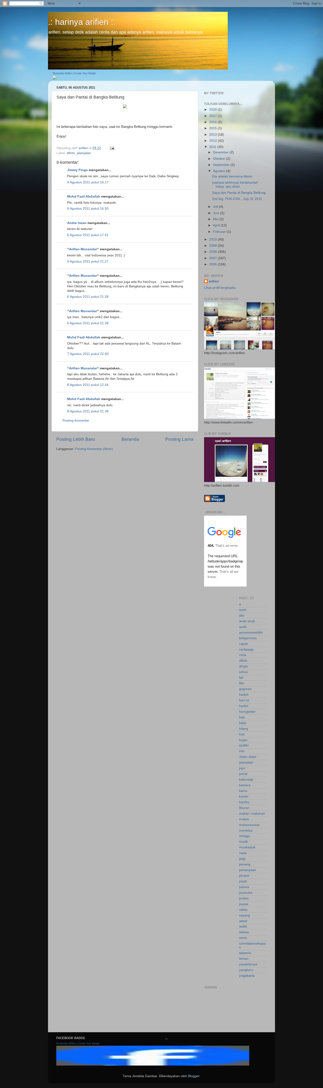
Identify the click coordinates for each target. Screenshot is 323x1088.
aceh (242, 610)
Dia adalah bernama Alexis (232, 176)
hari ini (244, 700)
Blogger (193, 1076)
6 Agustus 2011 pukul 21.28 (88, 296)
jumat (243, 774)
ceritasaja (246, 649)
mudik (243, 841)
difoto (71, 153)
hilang (243, 728)
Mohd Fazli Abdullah (83, 196)
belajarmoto (248, 638)
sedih (243, 926)
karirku (244, 802)
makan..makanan (252, 813)
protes (244, 898)
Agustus (219, 171)
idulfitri (244, 745)
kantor (244, 796)
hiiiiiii (242, 723)
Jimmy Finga (77, 170)
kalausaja (246, 779)
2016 (213, 122)
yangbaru (246, 970)
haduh (244, 694)
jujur (242, 768)
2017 (213, 116)
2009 (213, 245)
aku (241, 615)
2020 (213, 109)
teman (244, 958)
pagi (242, 858)
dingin (243, 666)
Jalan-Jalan (247, 757)
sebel (243, 921)
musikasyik (247, 847)
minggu (244, 836)
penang (244, 864)
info (241, 751)
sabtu (243, 909)
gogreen (245, 689)
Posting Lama (179, 439)
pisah (243, 881)
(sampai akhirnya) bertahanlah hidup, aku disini (235, 184)
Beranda (130, 439)
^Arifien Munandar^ (83, 249)
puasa (243, 904)
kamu (243, 791)
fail (241, 677)
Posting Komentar (75, 420)
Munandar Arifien (62, 73)
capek (243, 644)
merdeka (245, 830)
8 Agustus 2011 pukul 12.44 (88, 385)
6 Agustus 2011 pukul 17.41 (88, 235)
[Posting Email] (111, 148)
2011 (213, 147)
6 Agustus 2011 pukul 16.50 (88, 208)
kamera (244, 785)
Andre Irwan (77, 223)
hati (241, 717)
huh (242, 734)
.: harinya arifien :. (82, 22)
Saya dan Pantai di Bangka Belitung (239, 192)
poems (244, 887)
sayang (244, 915)
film (241, 683)
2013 (213, 134)
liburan (244, 808)
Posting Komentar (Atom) (94, 449)
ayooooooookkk (251, 632)
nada (243, 853)
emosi (243, 672)
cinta (242, 655)
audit (242, 627)
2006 (213, 264)
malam (244, 819)
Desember (221, 152)
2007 (213, 258)
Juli (216, 206)
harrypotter (247, 711)
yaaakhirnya (248, 964)
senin (243, 938)
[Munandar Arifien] (55, 78)
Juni (216, 213)
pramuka (245, 892)
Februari (220, 231)
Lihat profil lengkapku (220, 287)
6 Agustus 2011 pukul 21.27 (88, 261)
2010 (213, 239)
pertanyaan (247, 870)
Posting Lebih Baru (75, 439)
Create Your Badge (85, 73)
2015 (213, 128)
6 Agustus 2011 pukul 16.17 (88, 182)
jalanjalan (84, 153)
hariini (243, 706)
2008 (213, 252)
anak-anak (247, 621)
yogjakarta (247, 975)
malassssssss (249, 825)
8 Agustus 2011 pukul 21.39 (88, 411)
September (222, 165)
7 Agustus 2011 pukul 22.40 (88, 354)
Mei (216, 219)
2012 (213, 140)
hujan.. (244, 740)
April (217, 225)
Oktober (219, 158)
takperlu (245, 953)
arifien (214, 281)
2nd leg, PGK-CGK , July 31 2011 (237, 199)
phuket (244, 875)
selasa (244, 932)
